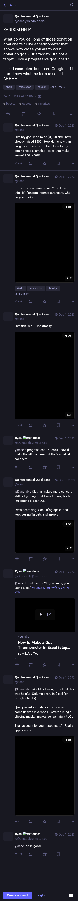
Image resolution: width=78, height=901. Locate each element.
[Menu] (71, 895)
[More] (70, 114)
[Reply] (7, 113)
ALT (69, 278)
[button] (45, 628)
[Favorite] (39, 113)
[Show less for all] (72, 5)
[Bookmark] (54, 113)
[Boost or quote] (23, 113)
